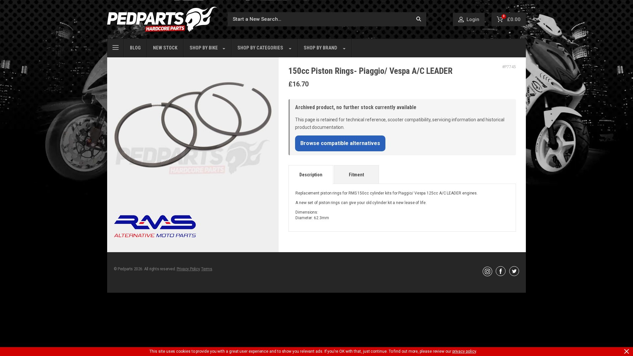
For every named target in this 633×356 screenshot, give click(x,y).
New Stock (165, 48)
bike (204, 48)
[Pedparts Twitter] (514, 274)
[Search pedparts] (418, 19)
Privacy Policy (188, 269)
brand (320, 48)
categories (260, 48)
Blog (135, 48)
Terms (206, 269)
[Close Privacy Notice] (626, 351)
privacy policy (464, 351)
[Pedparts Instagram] (487, 274)
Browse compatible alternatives (340, 143)
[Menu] (115, 47)
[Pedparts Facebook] (501, 274)
